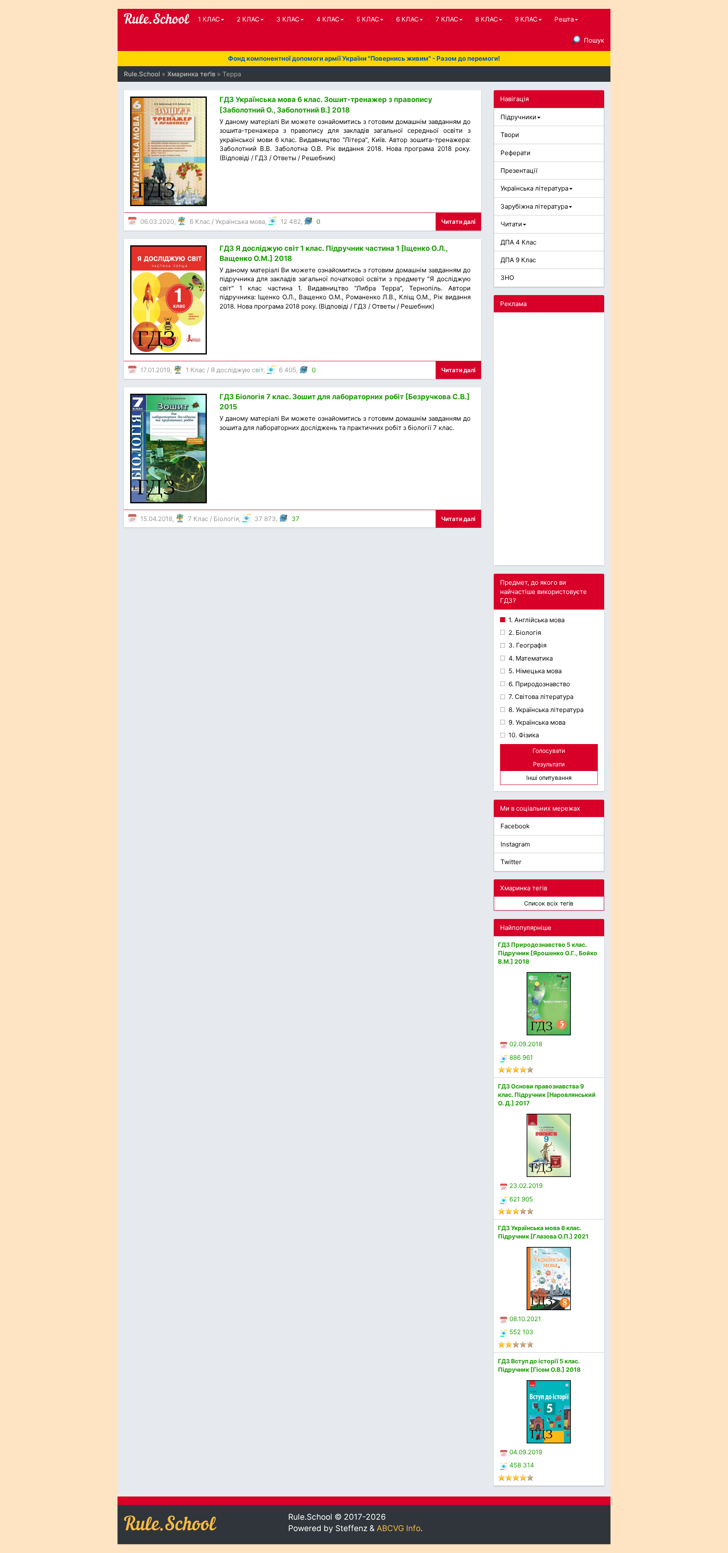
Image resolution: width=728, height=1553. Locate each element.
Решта (564, 19)
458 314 (521, 1465)
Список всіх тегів (548, 903)
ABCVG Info (398, 1528)
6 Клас (200, 222)
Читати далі (458, 221)
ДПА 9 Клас (518, 260)
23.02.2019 (526, 1186)
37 (296, 519)
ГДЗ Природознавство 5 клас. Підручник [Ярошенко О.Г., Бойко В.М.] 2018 (547, 953)
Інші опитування (549, 777)
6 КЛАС (407, 19)
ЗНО (507, 278)
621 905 (521, 1199)
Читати (511, 224)
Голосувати (549, 750)
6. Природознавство (538, 684)
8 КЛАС (486, 19)
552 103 (521, 1332)
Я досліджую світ (237, 370)
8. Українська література (545, 710)
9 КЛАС (526, 19)
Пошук (594, 40)
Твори (509, 135)
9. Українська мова (536, 722)
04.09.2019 (525, 1452)
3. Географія (526, 645)
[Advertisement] (549, 438)
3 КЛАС (288, 19)
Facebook (515, 826)
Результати (549, 764)
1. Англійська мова (536, 620)
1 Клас (195, 370)
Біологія (226, 519)
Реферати (515, 153)
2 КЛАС (248, 19)
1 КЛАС (209, 19)
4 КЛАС (328, 19)
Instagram (515, 844)
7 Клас (198, 519)
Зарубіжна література (534, 206)
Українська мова (240, 222)
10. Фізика (523, 735)
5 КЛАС (367, 19)
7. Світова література (540, 697)
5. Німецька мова (534, 671)
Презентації (519, 171)
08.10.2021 (525, 1319)
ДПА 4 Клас (518, 242)
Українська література (534, 188)
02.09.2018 (525, 1044)
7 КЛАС (447, 19)
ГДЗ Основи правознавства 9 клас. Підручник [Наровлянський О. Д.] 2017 (547, 1095)
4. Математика (530, 658)
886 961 (521, 1057)
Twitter (511, 862)
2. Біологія (524, 633)
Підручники (518, 117)
